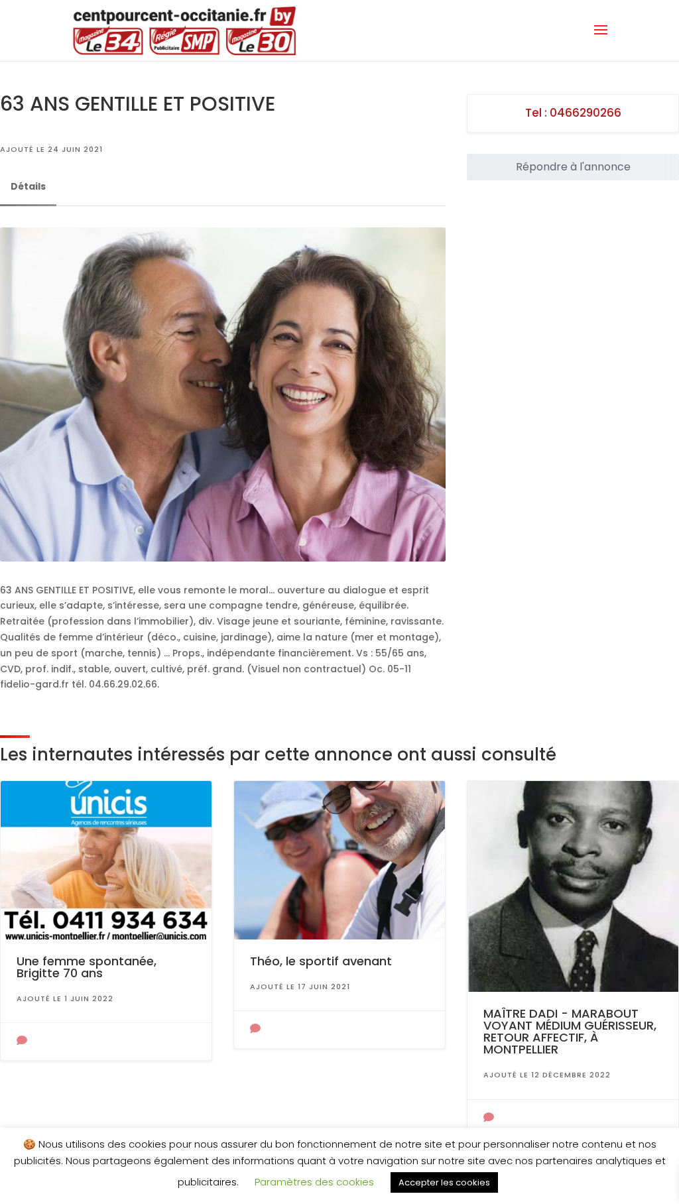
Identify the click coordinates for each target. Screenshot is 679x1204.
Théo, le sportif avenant (321, 961)
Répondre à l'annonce (573, 166)
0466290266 (585, 113)
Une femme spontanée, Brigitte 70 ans (86, 967)
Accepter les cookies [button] (444, 1182)
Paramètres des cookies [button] (314, 1182)
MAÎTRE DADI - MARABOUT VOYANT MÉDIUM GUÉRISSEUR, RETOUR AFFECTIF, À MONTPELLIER (569, 1031)
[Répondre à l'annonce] (22, 1042)
